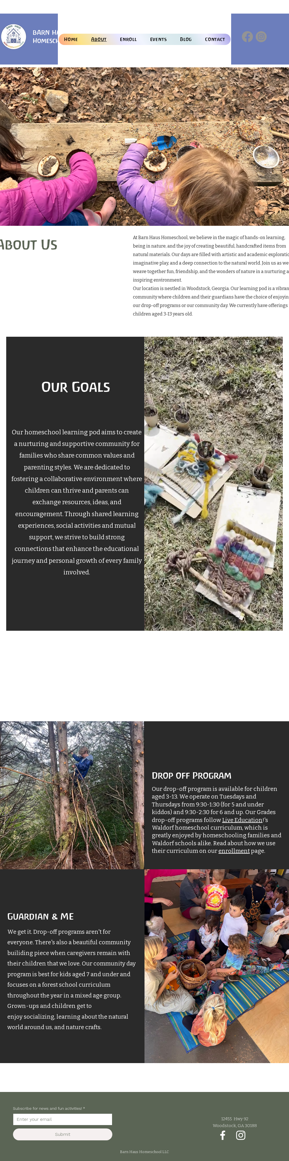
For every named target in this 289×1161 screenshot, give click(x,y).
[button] (129, 39)
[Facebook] (247, 36)
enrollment (234, 850)
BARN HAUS (51, 32)
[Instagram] (261, 36)
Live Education (242, 820)
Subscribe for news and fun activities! (49, 1108)
